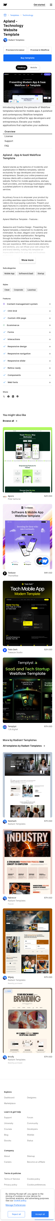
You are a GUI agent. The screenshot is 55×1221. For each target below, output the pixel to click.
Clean (7, 290)
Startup (41, 273)
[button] (51, 4)
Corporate (18, 290)
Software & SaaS (26, 273)
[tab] (27, 131)
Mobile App (9, 273)
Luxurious (32, 290)
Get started (39, 4)
